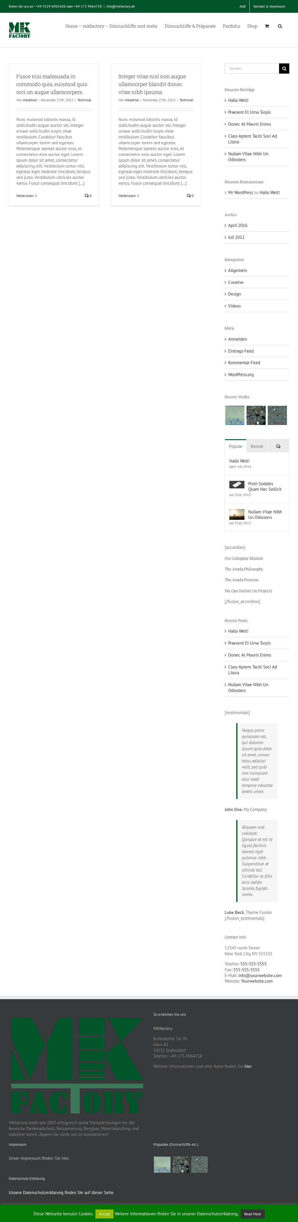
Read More (252, 1214)
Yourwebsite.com (257, 981)
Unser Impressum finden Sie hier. (39, 1158)
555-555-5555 (253, 964)
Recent (257, 446)
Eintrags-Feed (241, 351)
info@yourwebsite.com (260, 975)
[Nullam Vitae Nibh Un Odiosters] (236, 512)
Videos (234, 306)
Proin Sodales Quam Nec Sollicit (264, 486)
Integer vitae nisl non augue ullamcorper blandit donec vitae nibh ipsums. (152, 84)
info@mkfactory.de (120, 6)
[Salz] (235, 415)
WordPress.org (241, 374)
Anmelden (237, 339)
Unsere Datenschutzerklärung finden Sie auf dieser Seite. (61, 1192)
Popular (235, 446)
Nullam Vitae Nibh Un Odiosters (265, 514)
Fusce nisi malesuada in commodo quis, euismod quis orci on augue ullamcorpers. (51, 84)
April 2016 (237, 225)
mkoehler (30, 100)
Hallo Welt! (238, 100)
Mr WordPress (240, 192)
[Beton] (277, 415)
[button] (280, 25)
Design (234, 294)
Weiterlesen (25, 195)
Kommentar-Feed (244, 362)
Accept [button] (104, 1214)
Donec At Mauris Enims (249, 124)
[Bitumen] (256, 415)
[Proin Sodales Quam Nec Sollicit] (236, 483)
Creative (236, 282)
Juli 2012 (236, 237)
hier (247, 1066)
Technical (84, 100)
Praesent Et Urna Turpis (249, 112)
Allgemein (237, 270)
